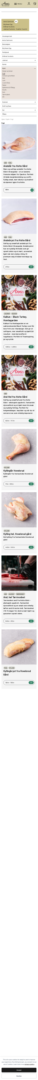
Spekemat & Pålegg (8, 87)
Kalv (3, 78)
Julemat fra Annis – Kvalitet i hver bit (15, 29)
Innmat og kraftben (8, 76)
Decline (19, 1076)
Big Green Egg (7, 24)
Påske (4, 114)
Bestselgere (6, 44)
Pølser (4, 85)
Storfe (4, 90)
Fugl (3, 73)
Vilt (3, 97)
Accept (19, 1070)
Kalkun (14, 313)
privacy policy (29, 1064)
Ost (3, 110)
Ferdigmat (5, 52)
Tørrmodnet (6, 94)
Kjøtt (4, 68)
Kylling (6, 467)
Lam (3, 80)
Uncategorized (7, 36)
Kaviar (4, 64)
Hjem (3, 119)
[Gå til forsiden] (5, 3)
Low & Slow (6, 83)
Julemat (5, 60)
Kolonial (5, 102)
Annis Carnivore (10, 21)
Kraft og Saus (6, 106)
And (5, 163)
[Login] (29, 3)
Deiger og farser (7, 71)
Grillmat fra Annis (9, 27)
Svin (3, 92)
